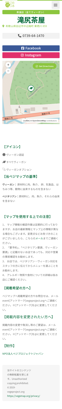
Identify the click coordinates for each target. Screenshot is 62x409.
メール (39, 238)
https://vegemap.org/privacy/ (23, 395)
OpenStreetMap (39, 120)
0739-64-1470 (33, 35)
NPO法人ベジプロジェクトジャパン (22, 353)
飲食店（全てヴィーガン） (31, 12)
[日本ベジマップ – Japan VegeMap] (9, 5)
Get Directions (46, 66)
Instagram (32, 55)
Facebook (33, 48)
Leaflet (26, 120)
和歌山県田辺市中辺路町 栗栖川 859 (26, 26)
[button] (8, 71)
